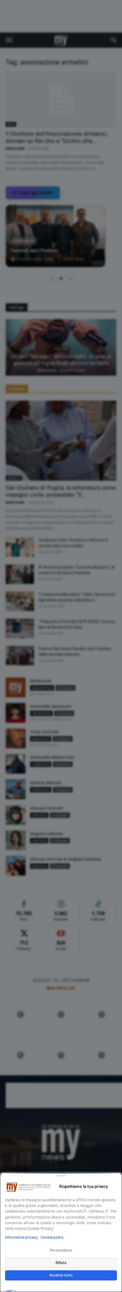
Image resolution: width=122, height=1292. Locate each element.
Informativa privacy (21, 1237)
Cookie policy (52, 1237)
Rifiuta (61, 1262)
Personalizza (61, 1250)
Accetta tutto (60, 1275)
